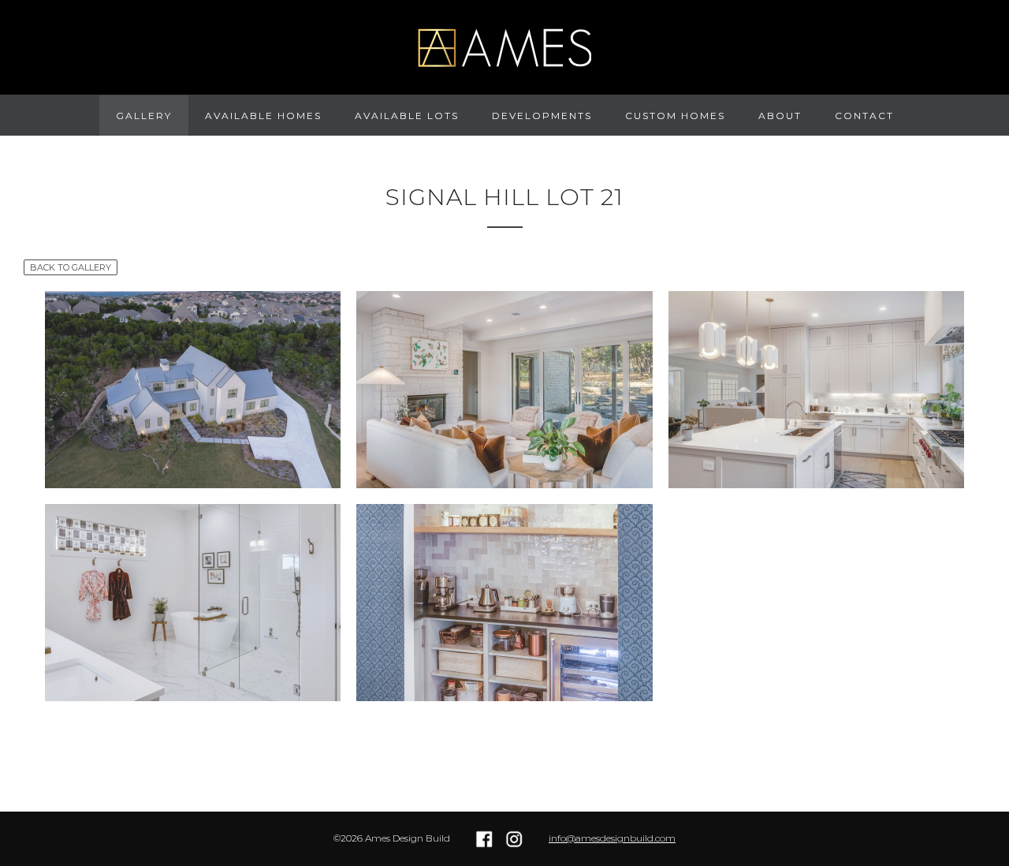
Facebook (484, 839)
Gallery (144, 115)
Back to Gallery (70, 267)
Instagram (514, 839)
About (780, 115)
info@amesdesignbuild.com (612, 838)
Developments (542, 115)
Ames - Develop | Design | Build (504, 47)
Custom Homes (675, 115)
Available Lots (407, 115)
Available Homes (263, 115)
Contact (864, 115)
